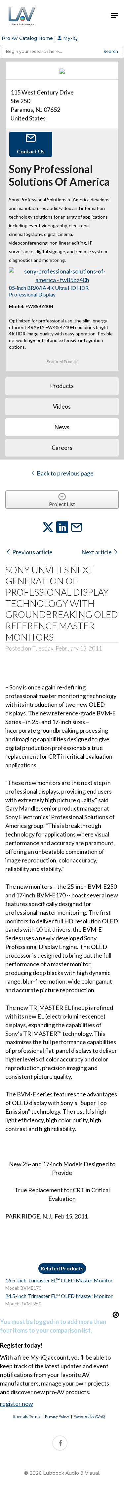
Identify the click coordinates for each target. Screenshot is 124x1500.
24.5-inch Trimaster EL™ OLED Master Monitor (59, 1296)
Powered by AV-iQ (89, 1416)
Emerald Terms (27, 1416)
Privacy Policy (57, 1416)
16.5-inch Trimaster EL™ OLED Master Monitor (59, 1280)
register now (16, 1403)
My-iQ (70, 38)
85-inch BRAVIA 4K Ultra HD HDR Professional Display (49, 290)
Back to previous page (65, 473)
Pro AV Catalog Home (28, 38)
